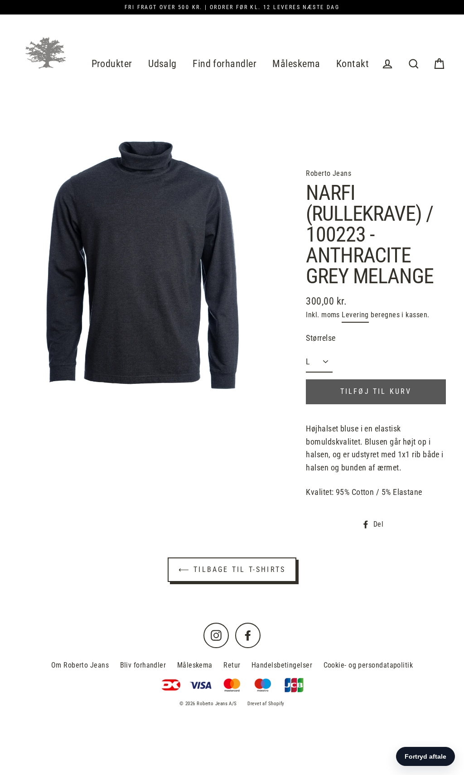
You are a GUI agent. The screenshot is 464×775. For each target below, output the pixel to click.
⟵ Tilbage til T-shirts (232, 569)
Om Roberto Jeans (80, 665)
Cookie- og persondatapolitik (368, 665)
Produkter (112, 63)
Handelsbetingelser (281, 665)
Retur (231, 665)
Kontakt (352, 63)
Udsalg (162, 63)
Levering (355, 314)
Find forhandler (224, 63)
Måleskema (296, 63)
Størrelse (320, 338)
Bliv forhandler (143, 665)
